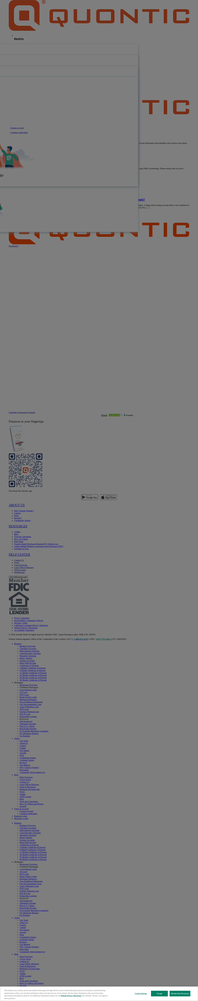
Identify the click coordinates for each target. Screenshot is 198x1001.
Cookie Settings (141, 994)
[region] (99, 993)
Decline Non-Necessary (180, 994)
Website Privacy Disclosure (71, 996)
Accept (159, 994)
